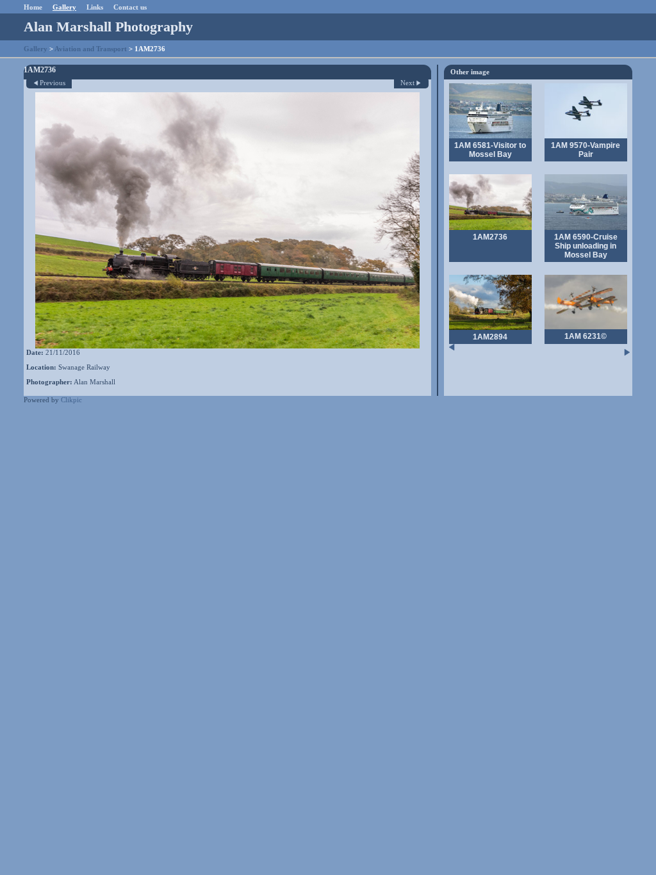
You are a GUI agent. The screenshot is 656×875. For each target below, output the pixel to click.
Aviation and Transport (90, 49)
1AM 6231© (585, 336)
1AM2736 (490, 237)
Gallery (64, 7)
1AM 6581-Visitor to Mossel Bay (490, 150)
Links (94, 7)
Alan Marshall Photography (108, 27)
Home (33, 7)
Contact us (130, 7)
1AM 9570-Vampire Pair (585, 150)
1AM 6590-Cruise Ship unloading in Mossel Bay (586, 246)
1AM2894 (490, 336)
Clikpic (71, 400)
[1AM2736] (227, 220)
